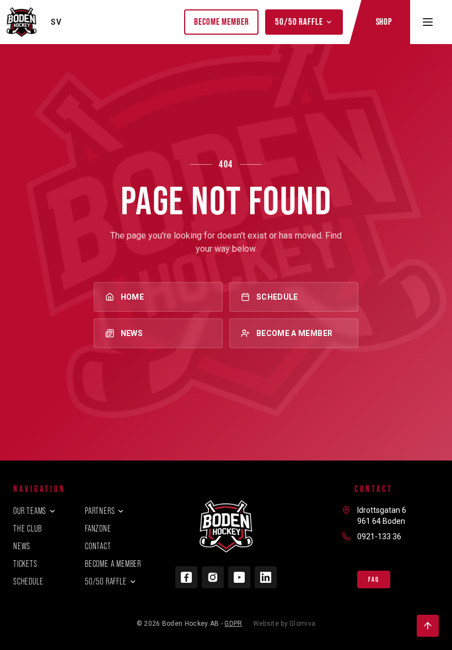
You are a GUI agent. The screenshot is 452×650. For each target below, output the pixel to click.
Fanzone (98, 528)
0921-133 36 (379, 536)
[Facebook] (186, 577)
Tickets (25, 564)
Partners (100, 511)
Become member (221, 21)
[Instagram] (213, 577)
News (132, 333)
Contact (98, 546)
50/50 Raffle (298, 21)
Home (132, 296)
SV (56, 22)
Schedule (277, 296)
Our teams (29, 511)
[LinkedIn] (266, 577)
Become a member (294, 333)
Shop (384, 21)
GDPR (233, 623)
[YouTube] (239, 577)
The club (27, 528)
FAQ (373, 579)
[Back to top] (428, 626)
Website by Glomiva (284, 623)
